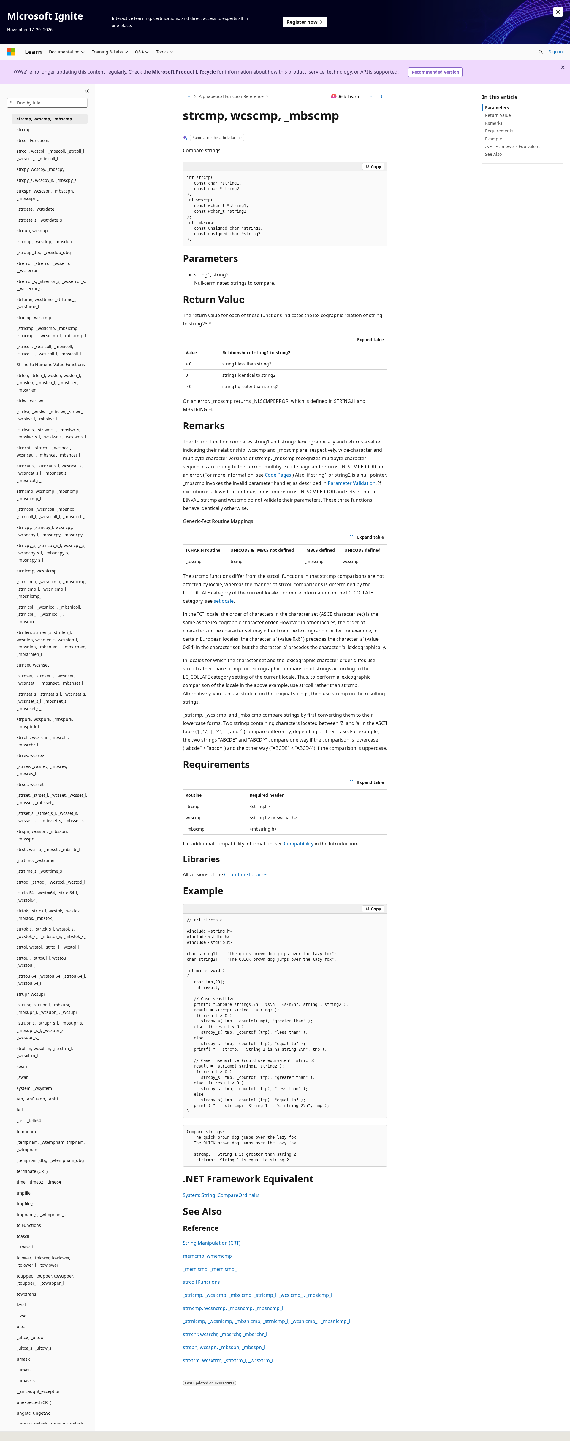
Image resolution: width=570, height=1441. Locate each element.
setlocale (224, 601)
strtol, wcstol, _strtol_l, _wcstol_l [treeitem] (48, 947)
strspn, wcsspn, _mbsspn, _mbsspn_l (224, 1347)
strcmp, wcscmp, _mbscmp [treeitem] (44, 119)
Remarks (493, 123)
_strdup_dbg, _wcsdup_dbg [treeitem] (44, 252)
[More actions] (382, 96)
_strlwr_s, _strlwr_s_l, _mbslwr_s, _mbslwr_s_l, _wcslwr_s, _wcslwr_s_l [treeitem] (51, 433)
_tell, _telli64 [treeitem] (29, 1120)
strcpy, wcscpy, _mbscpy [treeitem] (40, 169)
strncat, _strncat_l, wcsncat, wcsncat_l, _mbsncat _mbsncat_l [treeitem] (48, 451)
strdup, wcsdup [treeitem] (32, 230)
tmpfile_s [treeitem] (25, 1203)
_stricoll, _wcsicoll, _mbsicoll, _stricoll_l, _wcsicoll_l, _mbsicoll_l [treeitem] (49, 350)
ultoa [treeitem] (22, 1326)
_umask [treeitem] (24, 1369)
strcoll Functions (201, 1282)
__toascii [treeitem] (25, 1247)
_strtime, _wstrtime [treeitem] (35, 860)
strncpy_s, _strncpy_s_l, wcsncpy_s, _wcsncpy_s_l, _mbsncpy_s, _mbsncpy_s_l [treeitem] (51, 553)
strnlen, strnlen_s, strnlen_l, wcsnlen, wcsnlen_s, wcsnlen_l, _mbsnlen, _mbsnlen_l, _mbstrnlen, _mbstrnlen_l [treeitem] (52, 643)
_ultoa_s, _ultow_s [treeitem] (34, 1348)
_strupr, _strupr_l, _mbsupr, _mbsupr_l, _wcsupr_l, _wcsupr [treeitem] (47, 1008)
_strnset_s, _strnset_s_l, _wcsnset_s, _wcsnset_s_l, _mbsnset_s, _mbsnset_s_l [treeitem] (51, 701)
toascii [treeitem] (23, 1236)
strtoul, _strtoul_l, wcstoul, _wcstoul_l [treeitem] (43, 961)
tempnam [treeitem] (26, 1131)
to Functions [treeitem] (29, 1225)
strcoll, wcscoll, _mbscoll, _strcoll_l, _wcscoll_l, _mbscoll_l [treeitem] (51, 154)
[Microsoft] (11, 52)
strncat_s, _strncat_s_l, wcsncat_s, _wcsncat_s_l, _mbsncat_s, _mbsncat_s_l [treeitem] (50, 473)
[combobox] (47, 103)
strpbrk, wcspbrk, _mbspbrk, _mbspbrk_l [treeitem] (45, 722)
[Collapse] (87, 91)
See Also (493, 154)
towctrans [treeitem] (26, 1294)
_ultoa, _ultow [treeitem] (30, 1337)
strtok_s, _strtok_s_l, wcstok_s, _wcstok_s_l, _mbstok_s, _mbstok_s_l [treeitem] (52, 932)
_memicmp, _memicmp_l (210, 1269)
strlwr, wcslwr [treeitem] (30, 400)
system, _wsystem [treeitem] (34, 1088)
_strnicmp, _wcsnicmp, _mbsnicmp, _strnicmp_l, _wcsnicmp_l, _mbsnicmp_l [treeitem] (52, 589)
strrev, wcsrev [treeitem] (30, 755)
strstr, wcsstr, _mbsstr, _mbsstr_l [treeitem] (48, 849)
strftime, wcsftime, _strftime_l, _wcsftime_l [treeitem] (47, 303)
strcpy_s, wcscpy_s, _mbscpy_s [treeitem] (47, 180)
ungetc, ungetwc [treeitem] (33, 1413)
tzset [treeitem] (21, 1305)
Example (493, 138)
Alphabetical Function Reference (231, 96)
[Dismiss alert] (558, 12)
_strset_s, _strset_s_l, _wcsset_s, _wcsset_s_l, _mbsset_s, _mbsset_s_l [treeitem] (52, 816)
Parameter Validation (352, 483)
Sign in (556, 51)
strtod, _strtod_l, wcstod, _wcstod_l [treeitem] (51, 882)
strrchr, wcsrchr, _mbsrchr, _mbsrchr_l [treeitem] (43, 740)
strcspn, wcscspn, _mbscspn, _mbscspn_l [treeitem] (45, 194)
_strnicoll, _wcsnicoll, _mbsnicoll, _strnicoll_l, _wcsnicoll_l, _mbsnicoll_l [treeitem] (49, 614)
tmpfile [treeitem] (24, 1193)
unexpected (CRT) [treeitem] (34, 1402)
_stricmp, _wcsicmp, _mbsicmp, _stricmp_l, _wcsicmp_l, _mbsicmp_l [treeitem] (51, 331)
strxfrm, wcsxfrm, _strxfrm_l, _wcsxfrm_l (228, 1360)
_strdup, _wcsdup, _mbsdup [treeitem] (44, 241)
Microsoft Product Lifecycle (184, 72)
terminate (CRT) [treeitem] (32, 1171)
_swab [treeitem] (23, 1077)
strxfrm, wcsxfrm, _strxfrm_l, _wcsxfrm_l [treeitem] (45, 1052)
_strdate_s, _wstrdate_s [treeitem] (39, 220)
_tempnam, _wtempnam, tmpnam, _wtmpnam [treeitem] (51, 1145)
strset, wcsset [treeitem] (30, 784)
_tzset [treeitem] (22, 1315)
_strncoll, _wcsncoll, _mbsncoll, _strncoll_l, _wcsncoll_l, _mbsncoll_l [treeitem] (51, 512)
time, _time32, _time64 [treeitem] (39, 1182)
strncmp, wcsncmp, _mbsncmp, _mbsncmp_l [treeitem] (48, 494)
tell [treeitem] (20, 1110)
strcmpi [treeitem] (24, 129)
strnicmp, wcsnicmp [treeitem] (37, 571)
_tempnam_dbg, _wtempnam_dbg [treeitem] (50, 1160)
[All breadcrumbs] (188, 96)
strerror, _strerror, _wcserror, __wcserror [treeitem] (45, 266)
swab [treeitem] (22, 1066)
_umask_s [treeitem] (26, 1380)
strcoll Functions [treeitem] (33, 140)
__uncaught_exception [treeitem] (39, 1391)
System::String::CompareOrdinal (219, 1195)
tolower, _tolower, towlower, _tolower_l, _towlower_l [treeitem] (43, 1261)
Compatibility (299, 843)
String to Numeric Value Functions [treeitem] (51, 364)
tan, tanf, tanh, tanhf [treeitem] (37, 1099)
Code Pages (278, 475)
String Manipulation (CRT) (211, 1243)
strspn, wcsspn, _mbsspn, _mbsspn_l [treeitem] (42, 835)
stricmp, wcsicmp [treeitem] (34, 317)
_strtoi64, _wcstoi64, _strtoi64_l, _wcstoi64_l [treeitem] (47, 896)
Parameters (497, 107)
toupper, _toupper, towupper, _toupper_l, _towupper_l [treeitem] (45, 1279)
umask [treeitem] (23, 1359)
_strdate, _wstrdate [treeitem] (35, 209)
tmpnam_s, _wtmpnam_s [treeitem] (41, 1214)
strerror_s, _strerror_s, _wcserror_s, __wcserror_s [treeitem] (51, 285)
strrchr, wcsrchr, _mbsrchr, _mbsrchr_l (225, 1334)
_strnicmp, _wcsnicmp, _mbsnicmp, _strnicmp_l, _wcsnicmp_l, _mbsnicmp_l (266, 1321)
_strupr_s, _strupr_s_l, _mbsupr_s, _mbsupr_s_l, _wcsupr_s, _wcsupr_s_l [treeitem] (50, 1030)
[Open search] (541, 52)
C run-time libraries (245, 874)
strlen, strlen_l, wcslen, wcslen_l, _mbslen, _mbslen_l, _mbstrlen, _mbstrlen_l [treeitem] (49, 383)
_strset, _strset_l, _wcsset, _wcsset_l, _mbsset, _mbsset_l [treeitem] (52, 798)
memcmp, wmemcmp (207, 1256)
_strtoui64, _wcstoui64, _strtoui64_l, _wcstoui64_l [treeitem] (51, 979)
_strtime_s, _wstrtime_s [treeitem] (39, 871)
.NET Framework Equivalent (512, 146)
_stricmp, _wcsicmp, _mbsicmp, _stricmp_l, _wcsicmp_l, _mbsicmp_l (257, 1295)
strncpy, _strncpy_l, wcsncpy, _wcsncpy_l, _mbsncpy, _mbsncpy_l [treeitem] (51, 530)
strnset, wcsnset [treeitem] (33, 665)
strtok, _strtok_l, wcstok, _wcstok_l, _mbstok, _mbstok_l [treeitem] (50, 914)
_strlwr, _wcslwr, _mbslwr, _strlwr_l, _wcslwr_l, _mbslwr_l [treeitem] (51, 415)
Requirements (499, 130)
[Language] (371, 96)
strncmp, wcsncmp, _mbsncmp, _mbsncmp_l (233, 1308)
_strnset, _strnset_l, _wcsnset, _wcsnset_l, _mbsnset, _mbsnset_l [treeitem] (50, 679)
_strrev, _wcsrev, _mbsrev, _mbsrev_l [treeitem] (42, 770)
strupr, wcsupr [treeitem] (31, 994)
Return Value (498, 115)
